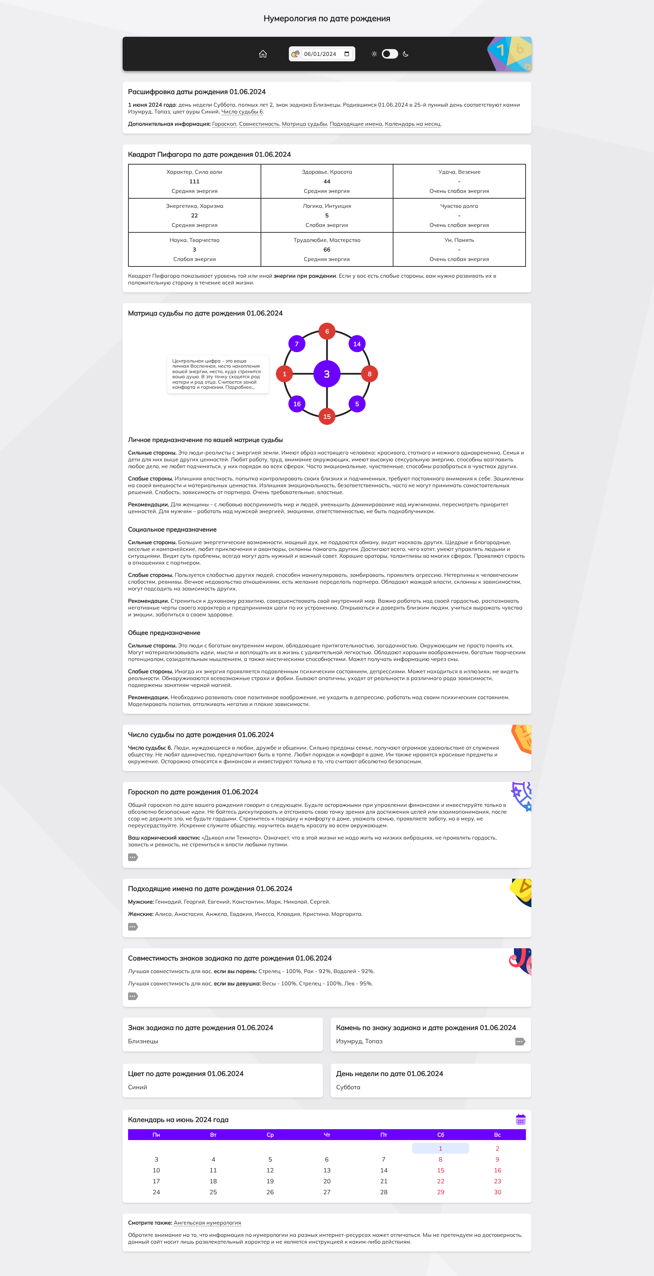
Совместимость (259, 123)
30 (497, 1192)
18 (213, 1181)
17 (156, 1181)
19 (270, 1181)
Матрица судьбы (304, 123)
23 (497, 1181)
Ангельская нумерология (207, 1222)
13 (327, 1170)
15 (441, 1170)
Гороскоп (224, 123)
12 (270, 1170)
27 (327, 1192)
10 (156, 1170)
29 (441, 1192)
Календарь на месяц (412, 123)
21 (384, 1181)
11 (213, 1170)
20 (327, 1181)
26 (270, 1192)
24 (156, 1192)
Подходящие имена (356, 123)
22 (441, 1181)
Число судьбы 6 (242, 111)
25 (213, 1192)
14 (384, 1170)
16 (497, 1170)
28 (384, 1192)
